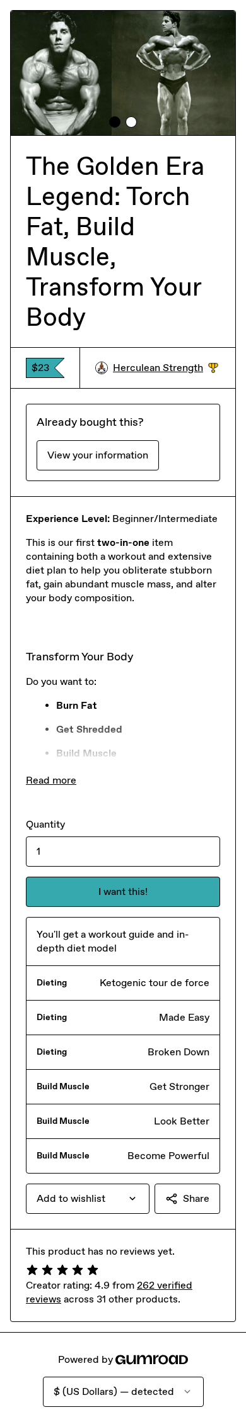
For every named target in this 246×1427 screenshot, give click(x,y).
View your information (97, 455)
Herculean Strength (165, 368)
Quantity (45, 824)
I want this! (123, 891)
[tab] (114, 122)
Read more (51, 780)
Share (196, 1198)
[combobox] (87, 1199)
